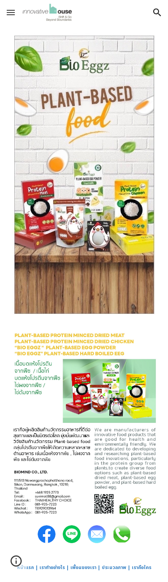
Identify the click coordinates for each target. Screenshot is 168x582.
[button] (11, 12)
